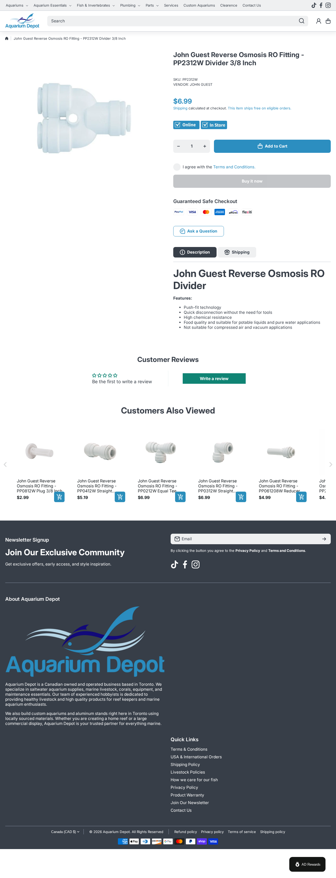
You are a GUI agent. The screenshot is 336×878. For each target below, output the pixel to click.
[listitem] (39, 464)
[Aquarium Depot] (22, 21)
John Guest (201, 84)
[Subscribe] (324, 539)
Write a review (214, 378)
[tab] (237, 252)
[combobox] (177, 21)
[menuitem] (17, 5)
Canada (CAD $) (63, 832)
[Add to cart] (59, 497)
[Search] (301, 21)
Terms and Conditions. (234, 166)
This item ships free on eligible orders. (259, 108)
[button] (328, 21)
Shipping (180, 108)
